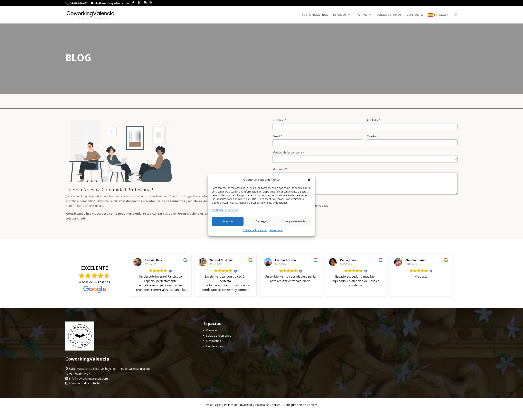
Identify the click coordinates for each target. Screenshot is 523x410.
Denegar (261, 221)
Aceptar (227, 221)
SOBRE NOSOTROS (315, 15)
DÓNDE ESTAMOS (389, 15)
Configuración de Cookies (300, 405)
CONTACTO (415, 15)
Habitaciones (214, 346)
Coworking (213, 330)
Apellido (373, 120)
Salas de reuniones (218, 335)
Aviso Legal (276, 230)
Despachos (213, 341)
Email (277, 136)
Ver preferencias (295, 221)
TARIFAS (361, 15)
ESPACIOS (339, 15)
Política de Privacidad (255, 230)
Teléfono (373, 136)
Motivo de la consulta (288, 152)
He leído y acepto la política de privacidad (302, 205)
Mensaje (279, 169)
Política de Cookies (267, 405)
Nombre (279, 120)
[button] (309, 180)
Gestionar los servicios (225, 210)
